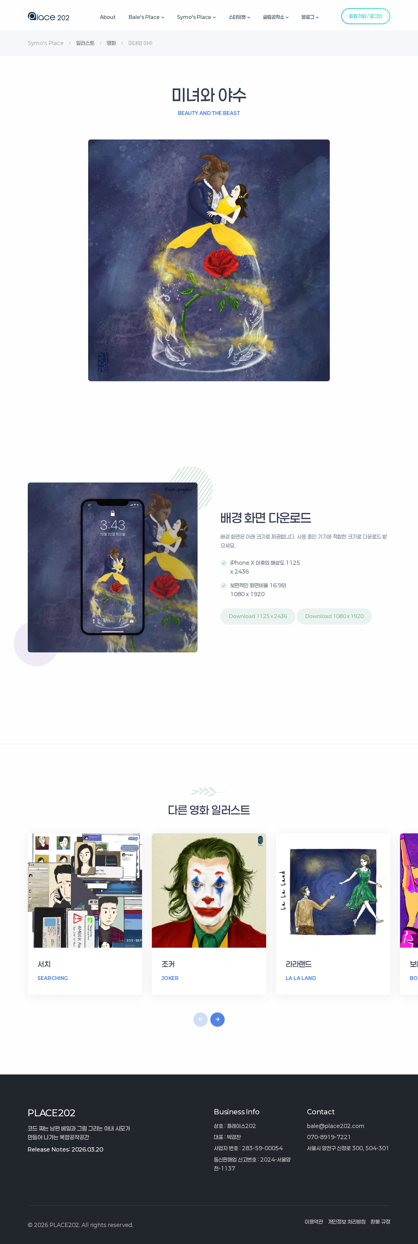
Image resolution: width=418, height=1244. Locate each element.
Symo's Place (194, 17)
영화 (111, 43)
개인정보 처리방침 (347, 1222)
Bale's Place (144, 17)
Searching (53, 978)
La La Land (301, 978)
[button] (217, 1019)
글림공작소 (273, 17)
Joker (170, 978)
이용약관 (314, 1222)
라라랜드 (299, 964)
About (108, 17)
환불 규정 (380, 1222)
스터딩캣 (237, 17)
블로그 (307, 17)
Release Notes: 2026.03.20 (65, 1149)
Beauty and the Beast (209, 113)
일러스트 (85, 43)
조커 (168, 964)
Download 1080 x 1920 (334, 616)
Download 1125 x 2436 (258, 616)
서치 (44, 964)
